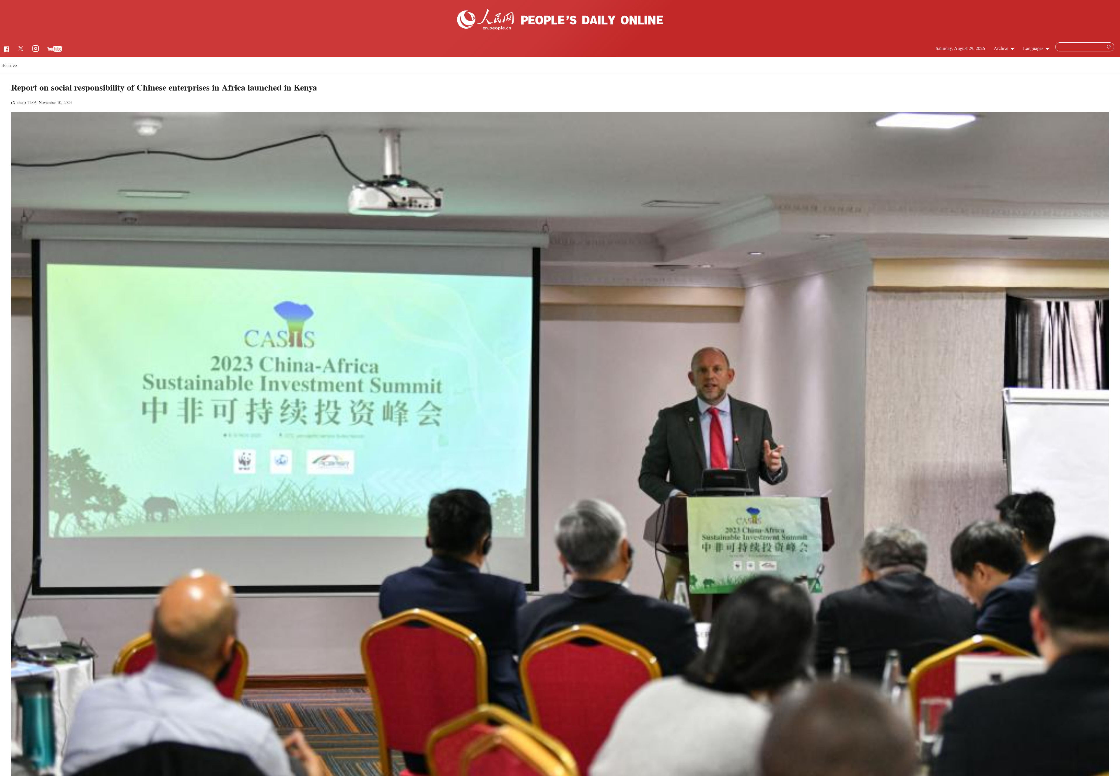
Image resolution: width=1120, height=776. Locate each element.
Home (6, 65)
